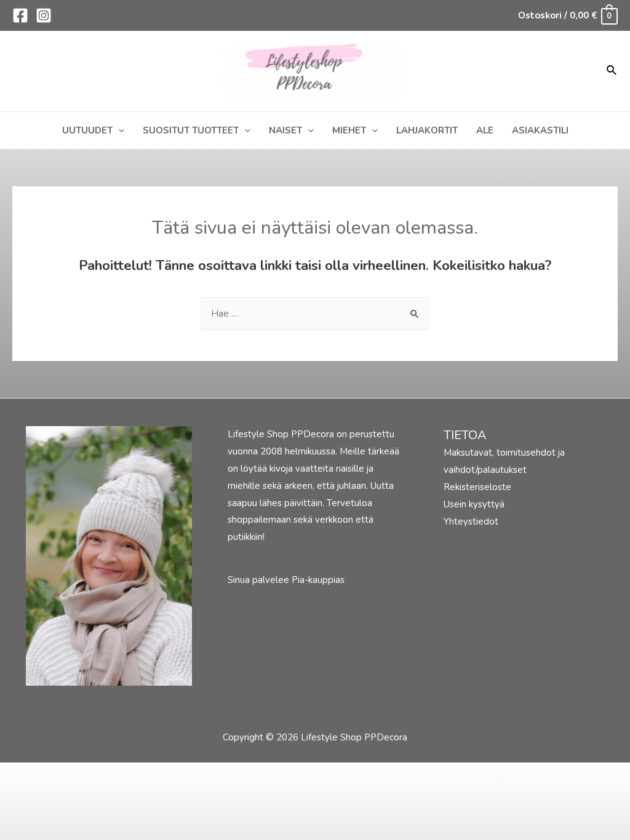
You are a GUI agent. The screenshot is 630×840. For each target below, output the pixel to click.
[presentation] (118, 130)
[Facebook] (20, 15)
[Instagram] (44, 15)
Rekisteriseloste (477, 487)
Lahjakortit (427, 130)
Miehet (349, 130)
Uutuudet (87, 130)
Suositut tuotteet (191, 130)
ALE (484, 130)
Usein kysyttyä (474, 504)
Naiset (285, 130)
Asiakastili (540, 130)
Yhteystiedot (471, 521)
